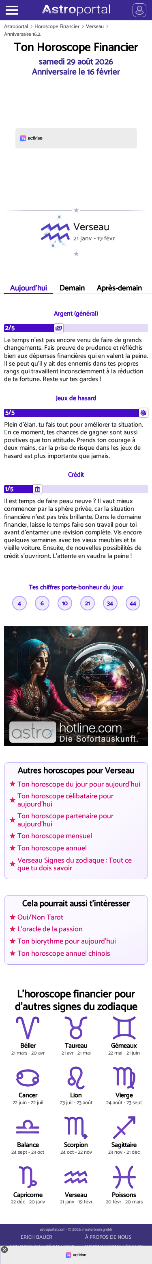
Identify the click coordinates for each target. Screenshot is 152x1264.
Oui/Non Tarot (40, 917)
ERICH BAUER (36, 1237)
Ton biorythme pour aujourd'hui (66, 941)
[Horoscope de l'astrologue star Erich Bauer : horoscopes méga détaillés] (76, 10)
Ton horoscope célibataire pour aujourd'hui (65, 800)
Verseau (95, 26)
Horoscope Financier (56, 26)
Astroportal (16, 26)
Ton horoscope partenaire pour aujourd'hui (65, 820)
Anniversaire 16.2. (22, 34)
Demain (72, 288)
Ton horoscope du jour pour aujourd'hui (78, 784)
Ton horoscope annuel (52, 848)
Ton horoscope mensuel (54, 836)
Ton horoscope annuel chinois (63, 953)
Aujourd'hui (28, 288)
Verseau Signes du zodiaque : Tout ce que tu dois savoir (74, 864)
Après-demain (119, 288)
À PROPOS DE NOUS (108, 1237)
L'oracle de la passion (50, 929)
